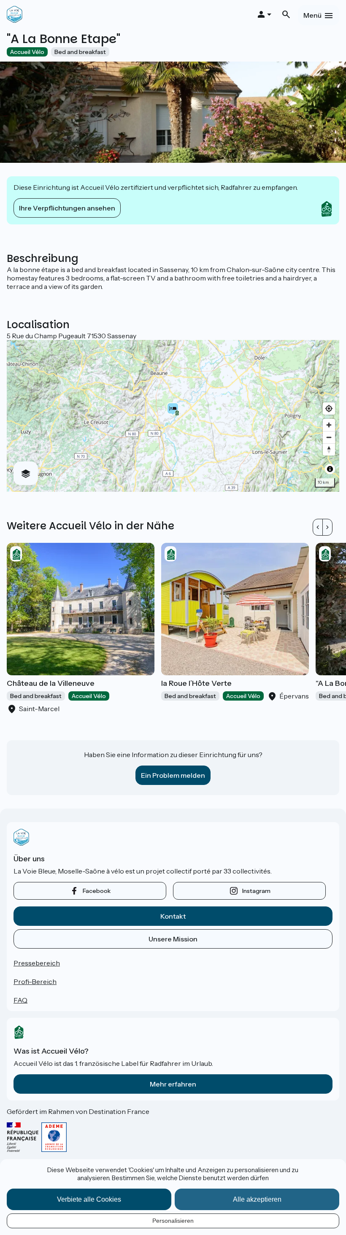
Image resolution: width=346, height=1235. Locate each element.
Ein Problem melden (173, 775)
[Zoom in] (329, 425)
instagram (256, 891)
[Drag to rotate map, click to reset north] (329, 449)
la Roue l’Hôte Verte (196, 683)
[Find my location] (329, 408)
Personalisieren (173, 1220)
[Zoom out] (329, 437)
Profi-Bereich (35, 981)
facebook (97, 891)
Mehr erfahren (173, 1084)
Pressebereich (37, 963)
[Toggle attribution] (330, 469)
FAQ (20, 1000)
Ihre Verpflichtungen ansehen (67, 208)
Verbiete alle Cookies (89, 1199)
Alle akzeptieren (257, 1199)
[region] (173, 416)
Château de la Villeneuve (51, 683)
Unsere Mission (173, 939)
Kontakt (173, 916)
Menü (312, 15)
